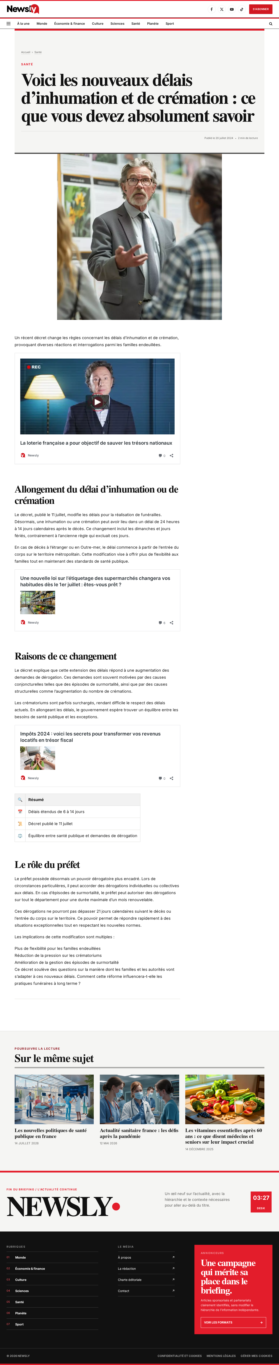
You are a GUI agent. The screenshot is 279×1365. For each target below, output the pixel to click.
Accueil (25, 52)
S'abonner (261, 9)
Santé (135, 23)
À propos (146, 1257)
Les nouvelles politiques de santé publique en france (51, 1133)
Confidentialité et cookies (180, 1356)
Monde (42, 23)
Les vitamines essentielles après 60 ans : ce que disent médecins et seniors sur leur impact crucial (223, 1136)
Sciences (117, 23)
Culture (98, 23)
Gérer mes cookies (256, 1356)
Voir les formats (233, 1322)
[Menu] (8, 24)
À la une (23, 23)
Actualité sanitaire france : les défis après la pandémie (139, 1133)
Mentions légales (221, 1356)
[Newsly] (23, 9)
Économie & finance (69, 23)
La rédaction (146, 1268)
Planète (153, 23)
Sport (170, 23)
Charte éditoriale (146, 1280)
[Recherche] (270, 24)
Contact (146, 1291)
